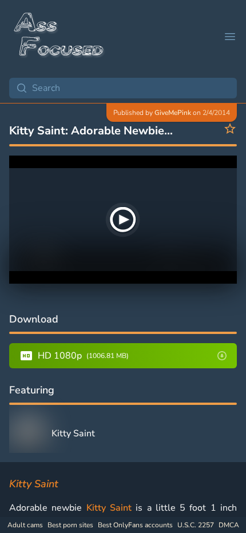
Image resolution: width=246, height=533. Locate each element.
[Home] (59, 36)
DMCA (229, 525)
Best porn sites (70, 525)
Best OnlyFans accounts (135, 525)
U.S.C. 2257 (195, 525)
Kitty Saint (109, 508)
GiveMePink (172, 112)
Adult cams (25, 525)
